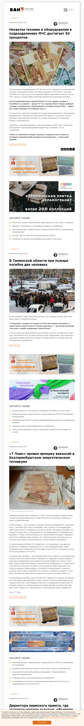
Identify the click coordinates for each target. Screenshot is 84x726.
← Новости (14, 18)
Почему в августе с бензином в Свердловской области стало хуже (40, 411)
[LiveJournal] (73, 149)
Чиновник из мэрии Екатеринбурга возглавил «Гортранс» (37, 239)
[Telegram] (68, 149)
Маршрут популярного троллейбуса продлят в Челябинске (37, 226)
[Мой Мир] (70, 149)
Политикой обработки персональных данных (60, 717)
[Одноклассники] (65, 149)
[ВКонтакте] (62, 149)
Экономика (13, 144)
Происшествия (15, 345)
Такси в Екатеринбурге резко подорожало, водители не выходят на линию (41, 431)
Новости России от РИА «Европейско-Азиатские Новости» (17, 9)
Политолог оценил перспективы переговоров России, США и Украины (42, 222)
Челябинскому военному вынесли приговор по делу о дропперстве (41, 668)
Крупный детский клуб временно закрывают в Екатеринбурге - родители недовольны (39, 673)
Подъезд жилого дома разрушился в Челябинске (33, 426)
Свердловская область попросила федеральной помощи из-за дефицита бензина (43, 421)
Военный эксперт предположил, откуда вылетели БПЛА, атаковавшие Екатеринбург (42, 231)
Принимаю (42, 722)
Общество (22, 144)
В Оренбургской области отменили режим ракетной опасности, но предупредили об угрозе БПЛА (40, 683)
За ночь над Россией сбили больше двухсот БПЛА (33, 235)
